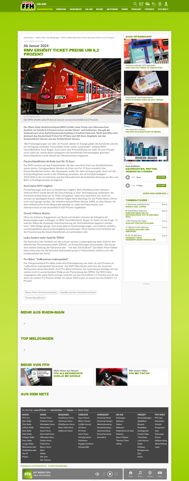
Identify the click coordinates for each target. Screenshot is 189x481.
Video (124, 9)
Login (157, 447)
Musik (99, 9)
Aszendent (101, 437)
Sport (42, 450)
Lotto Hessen (143, 441)
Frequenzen (160, 428)
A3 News (82, 428)
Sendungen (120, 418)
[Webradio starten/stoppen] (110, 474)
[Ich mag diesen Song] (104, 474)
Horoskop (76, 9)
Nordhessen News (66, 418)
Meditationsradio (29, 450)
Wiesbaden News (47, 424)
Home (130, 476)
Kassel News (45, 431)
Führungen (159, 434)
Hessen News (46, 418)
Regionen (63, 415)
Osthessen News (65, 421)
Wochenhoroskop (104, 424)
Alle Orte (44, 457)
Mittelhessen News (66, 424)
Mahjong (141, 447)
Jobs (157, 431)
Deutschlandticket (35, 298)
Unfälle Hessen (84, 424)
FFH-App (159, 418)
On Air (89, 9)
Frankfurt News (46, 421)
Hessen (70, 410)
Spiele (139, 444)
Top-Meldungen (53, 38)
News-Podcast (122, 437)
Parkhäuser (83, 441)
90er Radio (26, 424)
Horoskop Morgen (104, 421)
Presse (158, 437)
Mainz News (45, 428)
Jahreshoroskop (103, 431)
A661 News (83, 434)
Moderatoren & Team (125, 431)
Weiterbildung (161, 444)
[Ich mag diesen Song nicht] (115, 474)
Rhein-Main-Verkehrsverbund (41, 292)
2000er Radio (28, 428)
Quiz (139, 454)
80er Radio (26, 421)
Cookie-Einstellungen (57, 466)
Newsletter (159, 421)
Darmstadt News (47, 434)
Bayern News (45, 447)
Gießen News (46, 441)
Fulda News (45, 444)
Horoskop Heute (104, 418)
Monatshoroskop (104, 428)
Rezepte (140, 424)
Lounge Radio (27, 444)
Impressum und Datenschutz (34, 466)
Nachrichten (44, 9)
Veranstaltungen (144, 418)
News (43, 415)
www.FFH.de (40, 410)
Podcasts (120, 434)
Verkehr (61, 9)
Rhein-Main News (65, 428)
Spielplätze (141, 421)
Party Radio (27, 441)
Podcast (136, 9)
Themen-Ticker (136, 200)
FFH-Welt (163, 9)
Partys (140, 457)
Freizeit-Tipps (143, 434)
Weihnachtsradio (29, 447)
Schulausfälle (83, 447)
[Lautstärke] (97, 474)
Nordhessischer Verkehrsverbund (78, 292)
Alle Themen (45, 460)
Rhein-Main (40, 38)
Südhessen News (65, 431)
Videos (119, 424)
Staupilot (147, 3)
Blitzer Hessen (84, 421)
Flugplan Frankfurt (85, 444)
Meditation (142, 428)
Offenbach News (47, 437)
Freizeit (149, 9)
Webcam (160, 3)
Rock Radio (26, 431)
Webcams (120, 428)
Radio (25, 415)
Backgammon (143, 450)
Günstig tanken (84, 437)
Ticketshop (142, 437)
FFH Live (26, 418)
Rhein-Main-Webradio (154, 194)
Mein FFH (166, 3)
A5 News (82, 431)
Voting (119, 444)
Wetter (153, 3)
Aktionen (112, 9)
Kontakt (158, 424)
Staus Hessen (84, 418)
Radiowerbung (161, 441)
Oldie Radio (27, 434)
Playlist (141, 3)
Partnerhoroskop (104, 434)
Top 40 (25, 454)
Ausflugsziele (143, 431)
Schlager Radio (28, 437)
